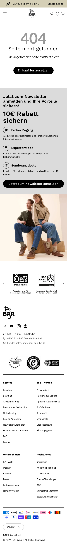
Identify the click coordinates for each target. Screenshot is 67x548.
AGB (39, 485)
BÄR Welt (7, 462)
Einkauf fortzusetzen (33, 70)
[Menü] (5, 13)
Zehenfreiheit (43, 390)
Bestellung (8, 390)
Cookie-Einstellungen (47, 479)
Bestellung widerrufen (47, 496)
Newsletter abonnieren (14, 424)
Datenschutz (43, 473)
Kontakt (7, 442)
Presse (6, 479)
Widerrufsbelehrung (46, 467)
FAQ (5, 436)
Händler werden (11, 491)
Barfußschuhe (43, 407)
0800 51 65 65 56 (17, 338)
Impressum (42, 462)
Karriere (7, 473)
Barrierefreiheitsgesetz (47, 491)
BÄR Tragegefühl (44, 430)
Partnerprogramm (11, 485)
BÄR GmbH (18, 539)
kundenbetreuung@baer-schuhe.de (26, 342)
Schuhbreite (42, 419)
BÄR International (12, 535)
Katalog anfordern (12, 419)
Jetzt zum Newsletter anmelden (33, 184)
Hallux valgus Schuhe (47, 395)
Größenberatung (11, 401)
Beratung (7, 395)
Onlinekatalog (9, 413)
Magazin (7, 467)
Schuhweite (42, 413)
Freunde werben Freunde (15, 430)
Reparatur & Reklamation (15, 407)
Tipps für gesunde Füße (48, 401)
